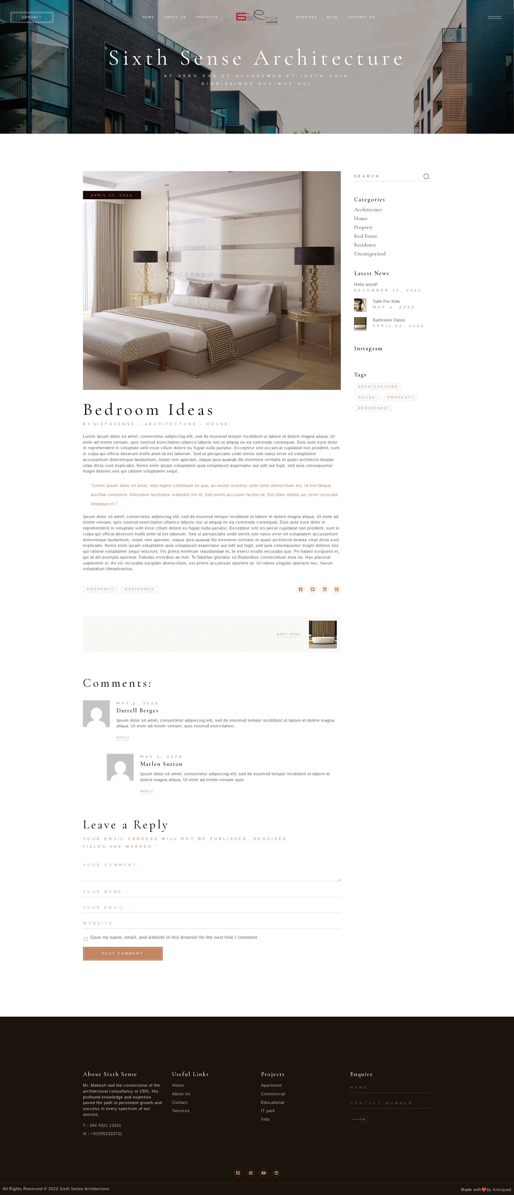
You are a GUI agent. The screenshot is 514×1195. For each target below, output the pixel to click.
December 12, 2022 (388, 290)
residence (140, 589)
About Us (181, 1094)
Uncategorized (370, 254)
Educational (272, 1102)
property (100, 589)
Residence (365, 245)
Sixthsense (114, 424)
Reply (123, 737)
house (367, 397)
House (217, 424)
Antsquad (502, 1189)
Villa (265, 1119)
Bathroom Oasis (389, 320)
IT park (268, 1110)
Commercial (273, 1094)
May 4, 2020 (138, 703)
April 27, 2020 (112, 195)
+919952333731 (106, 1133)
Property (363, 227)
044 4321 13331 (105, 1125)
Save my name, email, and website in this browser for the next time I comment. (174, 937)
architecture (378, 387)
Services (181, 1110)
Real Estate (365, 236)
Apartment (271, 1085)
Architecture (171, 424)
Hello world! (366, 284)
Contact (180, 1102)
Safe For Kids (386, 301)
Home (178, 1085)
